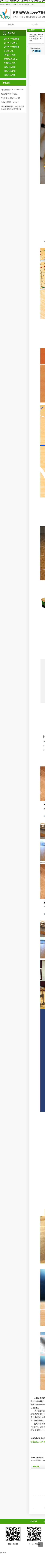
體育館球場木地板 (10, 59)
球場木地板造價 (9, 71)
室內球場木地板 (9, 55)
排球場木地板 (9, 51)
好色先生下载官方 (10, 43)
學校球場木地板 (9, 63)
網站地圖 (3, 1553)
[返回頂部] (40, 1544)
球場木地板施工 (9, 75)
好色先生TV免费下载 (11, 39)
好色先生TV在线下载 (11, 47)
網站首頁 (11, 24)
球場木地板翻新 (9, 67)
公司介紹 (34, 24)
